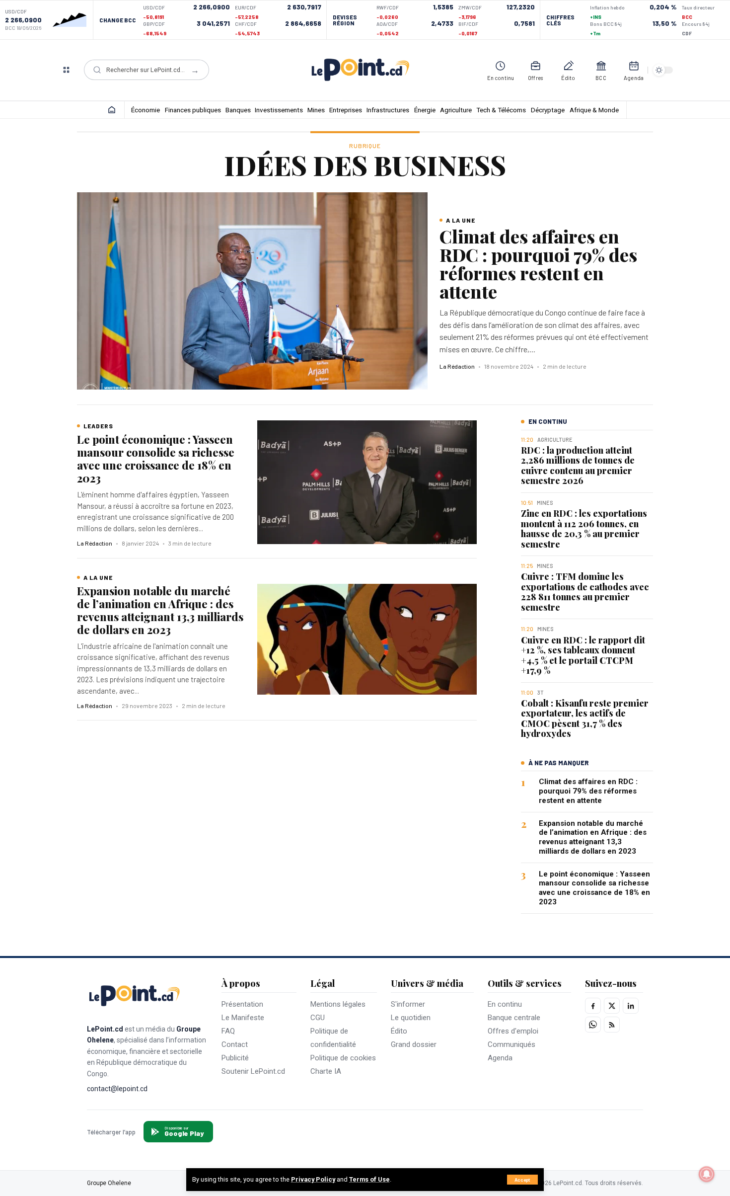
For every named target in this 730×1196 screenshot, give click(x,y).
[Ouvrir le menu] (66, 70)
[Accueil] (111, 109)
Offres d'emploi (513, 1031)
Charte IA (325, 1071)
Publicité (235, 1057)
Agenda (500, 1057)
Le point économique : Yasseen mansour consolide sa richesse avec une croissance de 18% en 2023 (155, 458)
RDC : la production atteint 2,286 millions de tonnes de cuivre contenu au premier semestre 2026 (578, 465)
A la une (460, 220)
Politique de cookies (343, 1057)
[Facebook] (593, 1006)
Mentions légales (337, 1004)
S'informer (408, 1004)
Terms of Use (369, 1179)
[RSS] (612, 1025)
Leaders (98, 426)
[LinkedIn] (631, 1006)
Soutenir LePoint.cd (253, 1071)
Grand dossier (414, 1044)
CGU (317, 1017)
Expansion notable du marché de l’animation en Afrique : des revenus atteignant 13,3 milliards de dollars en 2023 (160, 610)
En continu (505, 1004)
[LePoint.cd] (360, 70)
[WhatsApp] (593, 1025)
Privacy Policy (313, 1179)
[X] (612, 1006)
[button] (522, 1180)
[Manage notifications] (707, 1174)
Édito (399, 1031)
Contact (234, 1044)
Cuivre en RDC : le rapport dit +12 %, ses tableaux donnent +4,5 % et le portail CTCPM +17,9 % (583, 655)
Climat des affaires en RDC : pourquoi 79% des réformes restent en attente (538, 263)
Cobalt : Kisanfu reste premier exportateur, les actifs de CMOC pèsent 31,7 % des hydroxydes (585, 718)
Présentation (242, 1004)
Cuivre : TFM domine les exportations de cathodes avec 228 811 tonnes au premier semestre (585, 591)
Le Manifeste (242, 1017)
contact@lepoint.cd (117, 1089)
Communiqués (511, 1044)
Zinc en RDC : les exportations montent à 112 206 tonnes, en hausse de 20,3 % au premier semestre (584, 528)
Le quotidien (411, 1017)
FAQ (228, 1031)
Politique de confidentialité (333, 1038)
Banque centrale (514, 1017)
